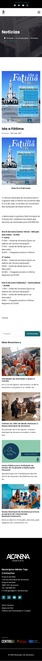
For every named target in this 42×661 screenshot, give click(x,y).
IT (23, 2)
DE (21, 2)
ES (28, 2)
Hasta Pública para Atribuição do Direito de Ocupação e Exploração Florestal (18, 467)
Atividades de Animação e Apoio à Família (18, 379)
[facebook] (3, 597)
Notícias (5, 133)
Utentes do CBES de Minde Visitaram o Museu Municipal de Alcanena (20, 424)
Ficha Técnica (8, 605)
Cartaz (5, 318)
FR (19, 2)
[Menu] (38, 12)
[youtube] (14, 597)
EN (16, 2)
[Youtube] (23, 5)
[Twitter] (19, 5)
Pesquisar (33, 334)
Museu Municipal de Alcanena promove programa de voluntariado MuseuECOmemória (20, 514)
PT (25, 2)
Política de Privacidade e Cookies (16, 611)
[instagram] (9, 597)
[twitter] (20, 597)
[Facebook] (15, 5)
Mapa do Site (7, 608)
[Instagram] (27, 5)
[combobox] (13, 333)
